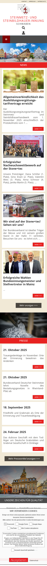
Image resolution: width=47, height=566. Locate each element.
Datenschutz (42, 1)
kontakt (24, 1)
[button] (6, 39)
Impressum (32, 1)
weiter (38, 129)
